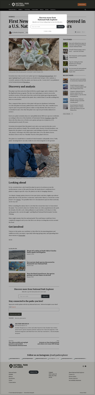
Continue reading (47, 31)
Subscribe (60, 26)
